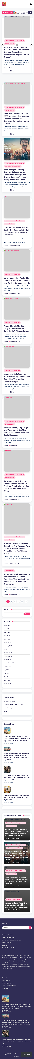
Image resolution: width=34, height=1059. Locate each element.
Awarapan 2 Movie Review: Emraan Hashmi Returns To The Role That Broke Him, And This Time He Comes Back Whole (16, 486)
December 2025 (8, 653)
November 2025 (8, 656)
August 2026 (7, 625)
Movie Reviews (9, 43)
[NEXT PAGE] (26, 601)
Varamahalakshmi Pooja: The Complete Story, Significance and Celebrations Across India (17, 280)
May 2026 (7, 635)
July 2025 (6, 670)
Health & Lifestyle (10, 701)
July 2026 (6, 628)
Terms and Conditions (9, 986)
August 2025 (7, 666)
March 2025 (7, 683)
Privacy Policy (6, 983)
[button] (9, 68)
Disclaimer (5, 988)
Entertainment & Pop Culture (14, 40)
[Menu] (31, 3)
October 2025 (8, 659)
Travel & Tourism (9, 697)
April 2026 (7, 639)
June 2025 (7, 673)
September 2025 (9, 663)
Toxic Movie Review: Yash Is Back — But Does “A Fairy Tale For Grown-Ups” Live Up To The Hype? (17, 231)
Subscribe (26, 1055)
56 (21, 601)
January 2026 (8, 649)
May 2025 (7, 677)
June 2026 (7, 632)
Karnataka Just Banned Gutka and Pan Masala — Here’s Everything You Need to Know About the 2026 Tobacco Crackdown (17, 579)
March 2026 (7, 642)
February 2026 (8, 646)
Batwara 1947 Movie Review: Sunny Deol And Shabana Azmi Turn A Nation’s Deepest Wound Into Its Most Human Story (17, 548)
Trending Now (9, 424)
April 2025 (7, 680)
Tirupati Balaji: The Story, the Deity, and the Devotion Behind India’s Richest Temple (17, 328)
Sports (6, 711)
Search (7, 609)
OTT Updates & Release (12, 166)
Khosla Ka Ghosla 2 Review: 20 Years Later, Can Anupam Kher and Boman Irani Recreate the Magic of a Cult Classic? (16, 52)
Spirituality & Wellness (12, 274)
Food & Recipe (8, 708)
